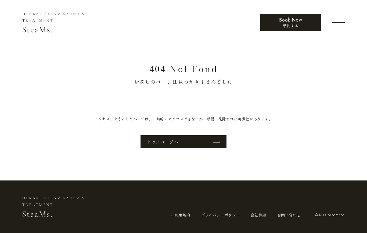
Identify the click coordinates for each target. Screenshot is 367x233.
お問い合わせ (289, 215)
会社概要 (258, 215)
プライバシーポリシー (220, 215)
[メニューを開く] (338, 22)
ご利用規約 (180, 215)
